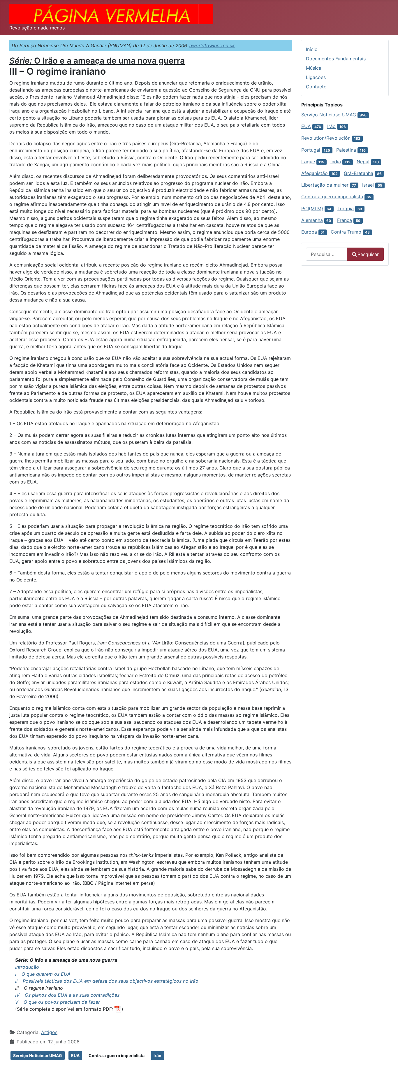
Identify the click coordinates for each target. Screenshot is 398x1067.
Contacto (316, 87)
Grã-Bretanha (358, 173)
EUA (75, 1055)
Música (313, 68)
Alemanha (312, 220)
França (344, 220)
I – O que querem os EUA (43, 974)
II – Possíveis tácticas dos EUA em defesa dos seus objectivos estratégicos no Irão (106, 981)
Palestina (346, 150)
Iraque (308, 161)
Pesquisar (368, 254)
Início (312, 49)
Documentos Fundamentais (336, 59)
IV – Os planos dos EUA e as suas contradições (67, 995)
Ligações (316, 77)
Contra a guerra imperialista (117, 1055)
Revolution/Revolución (326, 138)
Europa (309, 232)
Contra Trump (346, 232)
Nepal (363, 161)
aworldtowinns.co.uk (212, 45)
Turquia (345, 208)
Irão (157, 1055)
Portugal (310, 150)
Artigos (49, 1032)
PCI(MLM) (312, 208)
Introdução (27, 967)
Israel (368, 185)
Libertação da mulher (324, 185)
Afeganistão (315, 173)
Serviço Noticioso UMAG (37, 1055)
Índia (335, 161)
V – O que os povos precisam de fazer (57, 1002)
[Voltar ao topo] (387, 1056)
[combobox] (326, 254)
